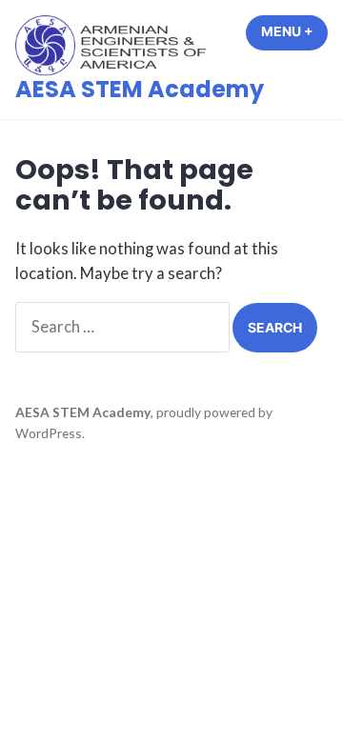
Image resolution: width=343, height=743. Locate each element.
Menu (294, 31)
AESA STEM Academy (139, 89)
